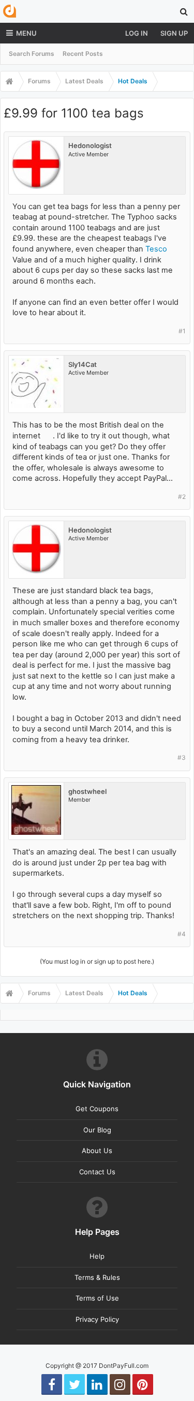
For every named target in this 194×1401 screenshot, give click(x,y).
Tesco (156, 249)
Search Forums (31, 53)
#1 (182, 331)
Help (97, 1256)
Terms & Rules (97, 1277)
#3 (181, 757)
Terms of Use (97, 1298)
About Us (97, 1150)
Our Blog (97, 1130)
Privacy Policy (97, 1319)
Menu (26, 33)
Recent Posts (83, 53)
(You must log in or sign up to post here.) (97, 961)
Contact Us (97, 1172)
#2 (182, 496)
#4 (181, 934)
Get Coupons (97, 1108)
